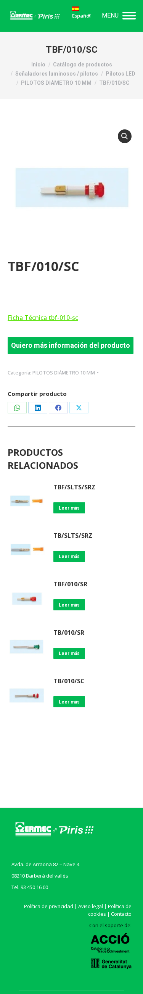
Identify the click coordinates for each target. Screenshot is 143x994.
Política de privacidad (48, 906)
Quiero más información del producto (70, 345)
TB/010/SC (69, 681)
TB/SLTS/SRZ (72, 535)
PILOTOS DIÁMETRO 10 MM (63, 372)
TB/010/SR (68, 632)
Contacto (121, 913)
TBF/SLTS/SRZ (74, 487)
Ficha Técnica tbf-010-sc (43, 317)
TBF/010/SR (70, 584)
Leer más (69, 508)
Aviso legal (90, 906)
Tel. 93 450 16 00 (29, 887)
